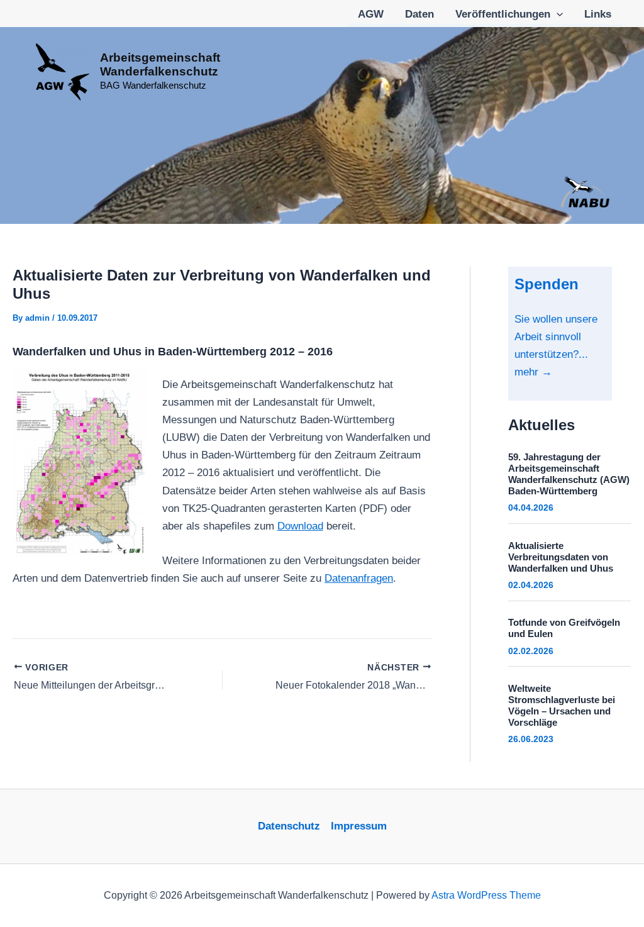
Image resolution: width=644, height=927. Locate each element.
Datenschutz (289, 826)
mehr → (533, 372)
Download (300, 526)
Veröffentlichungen (502, 14)
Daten (419, 14)
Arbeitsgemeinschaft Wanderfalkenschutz (160, 64)
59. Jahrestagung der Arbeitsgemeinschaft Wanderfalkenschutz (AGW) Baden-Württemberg (569, 474)
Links (597, 14)
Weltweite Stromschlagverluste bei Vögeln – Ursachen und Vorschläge (561, 705)
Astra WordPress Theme (486, 895)
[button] (556, 14)
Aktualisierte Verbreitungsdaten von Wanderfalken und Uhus (560, 557)
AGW (371, 14)
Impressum (359, 826)
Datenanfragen (359, 578)
